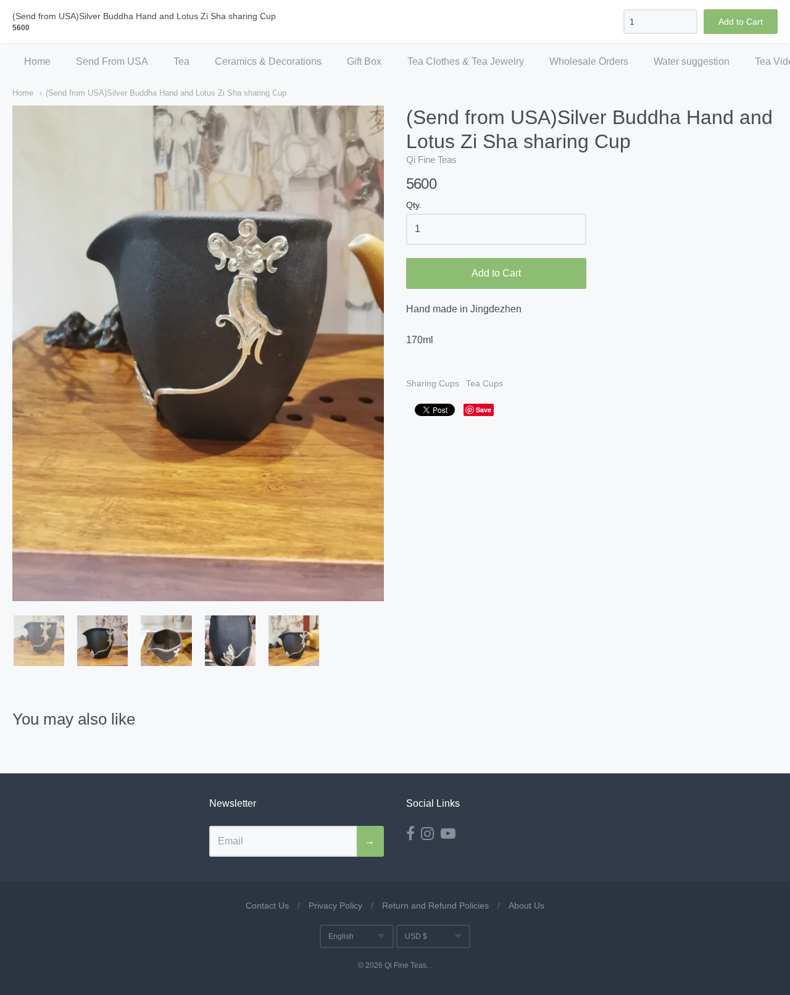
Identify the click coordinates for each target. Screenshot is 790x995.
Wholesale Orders (588, 61)
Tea (181, 61)
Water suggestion (692, 61)
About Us (526, 905)
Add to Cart (496, 273)
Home (37, 61)
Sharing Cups (432, 383)
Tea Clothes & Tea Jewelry (465, 61)
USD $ (416, 936)
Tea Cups (484, 383)
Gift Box (364, 61)
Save (483, 409)
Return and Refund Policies (435, 905)
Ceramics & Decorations (268, 61)
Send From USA (112, 61)
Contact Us (267, 905)
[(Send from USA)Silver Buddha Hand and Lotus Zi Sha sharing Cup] (38, 640)
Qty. (414, 205)
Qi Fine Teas (431, 159)
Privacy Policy (335, 905)
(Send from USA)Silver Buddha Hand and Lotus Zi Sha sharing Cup (166, 93)
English (341, 936)
